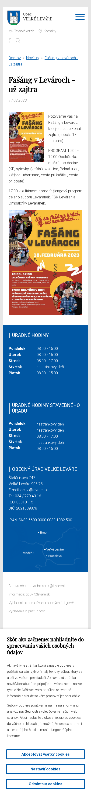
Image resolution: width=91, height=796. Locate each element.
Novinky (32, 58)
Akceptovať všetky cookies (45, 754)
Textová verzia (24, 31)
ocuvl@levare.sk (33, 490)
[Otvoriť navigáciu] (80, 18)
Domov (15, 58)
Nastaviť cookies (45, 769)
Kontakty (50, 31)
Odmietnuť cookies (45, 784)
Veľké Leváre (37, 17)
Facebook (9, 40)
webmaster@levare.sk (49, 586)
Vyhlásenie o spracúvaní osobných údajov (40, 603)
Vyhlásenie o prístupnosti (27, 611)
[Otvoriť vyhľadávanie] (18, 40)
